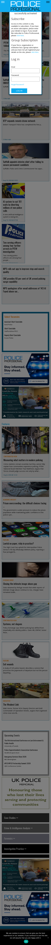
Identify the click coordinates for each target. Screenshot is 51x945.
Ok (26, 941)
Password (15, 75)
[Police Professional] (25, 6)
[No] (48, 937)
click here (20, 35)
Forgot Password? (17, 84)
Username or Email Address (25, 65)
